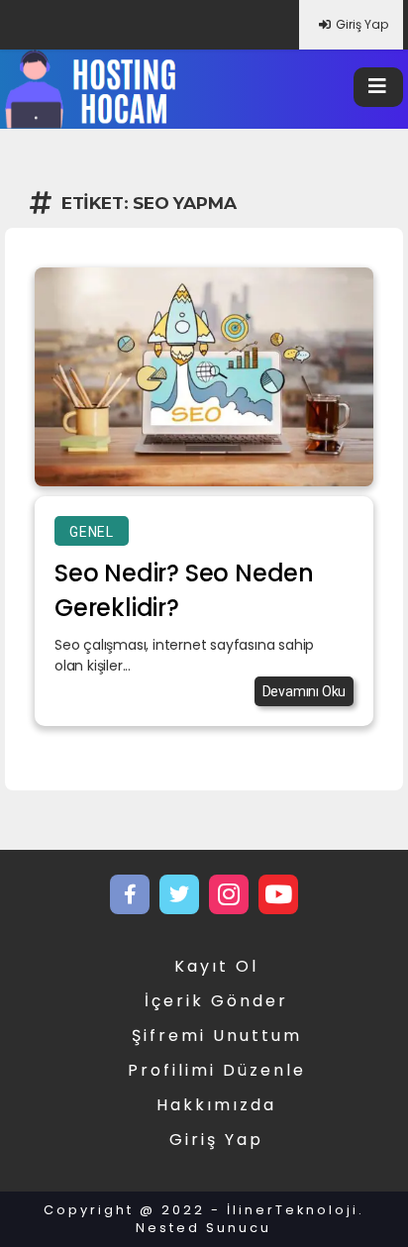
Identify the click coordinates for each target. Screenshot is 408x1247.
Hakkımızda (216, 1104)
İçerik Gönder (216, 1000)
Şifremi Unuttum (217, 1035)
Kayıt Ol (216, 966)
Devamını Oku (304, 691)
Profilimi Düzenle (217, 1070)
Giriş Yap (362, 24)
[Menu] (378, 87)
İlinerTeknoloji (292, 1209)
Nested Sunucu (203, 1227)
